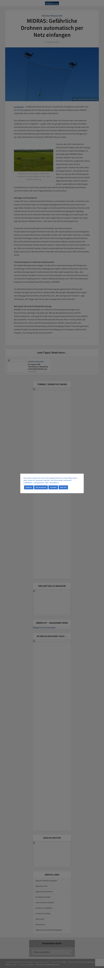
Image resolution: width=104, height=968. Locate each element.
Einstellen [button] (53, 487)
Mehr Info (63, 487)
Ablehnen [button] (29, 487)
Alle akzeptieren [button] (41, 487)
